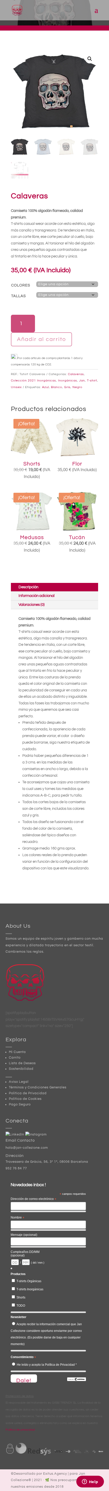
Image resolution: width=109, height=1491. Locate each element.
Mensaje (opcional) (24, 1235)
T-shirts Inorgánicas (29, 1289)
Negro (77, 387)
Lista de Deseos (22, 1063)
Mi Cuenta (17, 1052)
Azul (45, 387)
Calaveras (76, 374)
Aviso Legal (19, 1082)
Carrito (15, 1057)
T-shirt (92, 380)
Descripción (28, 587)
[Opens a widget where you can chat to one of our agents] (90, 1482)
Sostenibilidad (21, 1069)
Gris (67, 387)
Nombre (17, 1218)
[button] (89, 58)
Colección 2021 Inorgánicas (33, 380)
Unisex (16, 387)
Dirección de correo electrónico (33, 1199)
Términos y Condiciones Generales (37, 1087)
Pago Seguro (20, 1104)
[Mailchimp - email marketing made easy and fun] (76, 1380)
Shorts (20, 1297)
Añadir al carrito (41, 339)
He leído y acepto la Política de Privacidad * (47, 1364)
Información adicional (37, 596)
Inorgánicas (67, 380)
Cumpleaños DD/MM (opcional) (25, 1253)
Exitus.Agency (55, 1473)
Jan (82, 380)
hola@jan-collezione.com (27, 1148)
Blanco (56, 387)
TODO (20, 1305)
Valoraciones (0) (32, 605)
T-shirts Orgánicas (28, 1281)
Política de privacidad (20, 1429)
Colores (20, 285)
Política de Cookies (25, 1099)
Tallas (18, 296)
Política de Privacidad (28, 1093)
